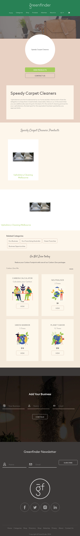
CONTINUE (40, 417)
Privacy (54, 528)
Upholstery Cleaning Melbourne (23, 176)
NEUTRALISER (57, 280)
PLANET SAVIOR (58, 325)
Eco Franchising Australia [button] (31, 241)
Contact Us (69, 528)
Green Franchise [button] (50, 241)
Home (11, 13)
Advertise (44, 12)
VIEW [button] (22, 306)
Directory (32, 528)
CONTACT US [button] (40, 76)
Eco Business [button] (13, 241)
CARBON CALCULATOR (22, 278)
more (71, 269)
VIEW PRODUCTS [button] (40, 70)
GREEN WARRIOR (22, 325)
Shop (27, 12)
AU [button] (61, 13)
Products (35, 12)
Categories (19, 12)
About (61, 528)
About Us (53, 12)
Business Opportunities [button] (17, 246)
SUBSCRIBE (68, 463)
